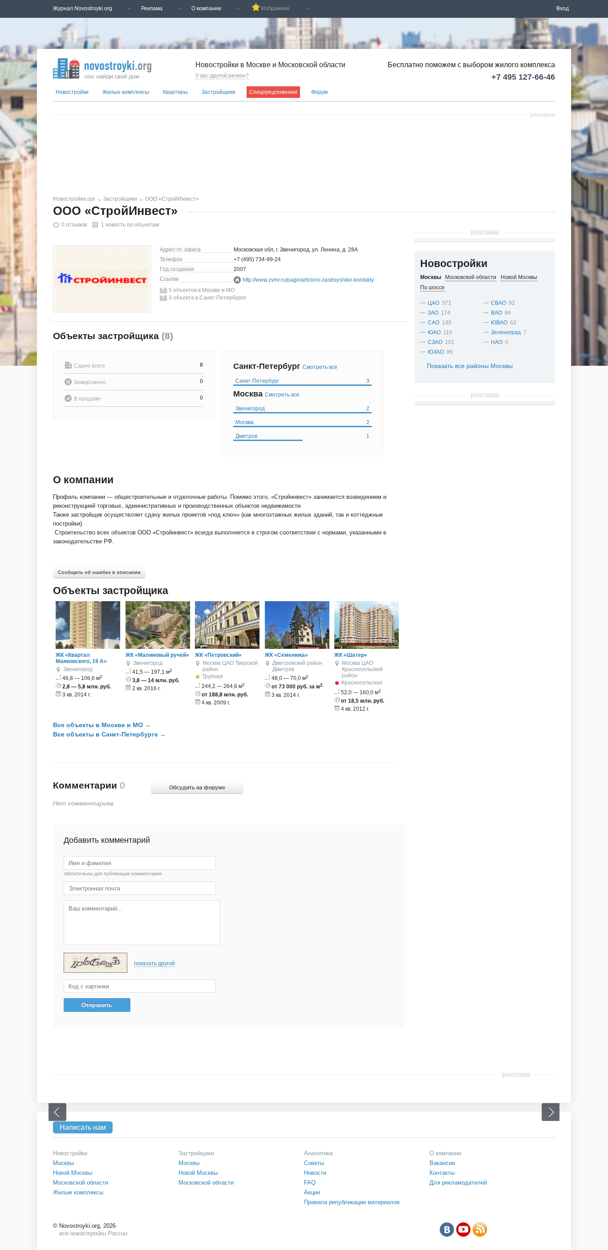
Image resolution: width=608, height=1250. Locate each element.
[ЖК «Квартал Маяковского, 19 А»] (88, 647)
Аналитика (318, 1153)
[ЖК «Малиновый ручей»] (158, 647)
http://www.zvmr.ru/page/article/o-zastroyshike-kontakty (308, 280)
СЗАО (435, 342)
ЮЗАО (436, 352)
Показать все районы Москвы (470, 365)
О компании (206, 8)
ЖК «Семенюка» (286, 655)
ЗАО (433, 313)
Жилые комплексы (125, 92)
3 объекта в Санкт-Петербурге (207, 298)
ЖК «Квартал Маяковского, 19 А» (81, 658)
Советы (314, 1163)
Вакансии (442, 1163)
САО (433, 323)
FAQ (310, 1182)
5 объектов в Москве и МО (202, 290)
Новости (315, 1172)
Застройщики (218, 92)
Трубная (212, 676)
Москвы (63, 1163)
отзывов (74, 225)
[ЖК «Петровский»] (227, 647)
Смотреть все (320, 367)
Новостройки (72, 92)
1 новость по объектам (130, 225)
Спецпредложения (273, 92)
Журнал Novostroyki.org (82, 8)
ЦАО (228, 663)
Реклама (151, 8)
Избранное (275, 8)
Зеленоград (506, 332)
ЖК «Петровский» (218, 655)
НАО (497, 342)
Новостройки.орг (74, 199)
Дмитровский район (297, 663)
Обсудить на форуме (197, 788)
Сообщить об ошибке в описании (99, 572)
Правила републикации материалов (352, 1202)
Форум (319, 92)
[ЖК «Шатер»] (366, 647)
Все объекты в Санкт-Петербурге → (109, 734)
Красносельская (361, 683)
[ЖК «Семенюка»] (297, 647)
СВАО (498, 303)
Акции (312, 1192)
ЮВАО (499, 323)
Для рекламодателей (458, 1182)
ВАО (496, 313)
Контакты (442, 1172)
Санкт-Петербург (302, 381)
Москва (302, 422)
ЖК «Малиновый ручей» (157, 655)
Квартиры (175, 92)
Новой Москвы (72, 1172)
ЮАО (434, 332)
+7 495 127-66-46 (523, 77)
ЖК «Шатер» (350, 655)
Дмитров (302, 436)
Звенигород (302, 408)
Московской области (80, 1182)
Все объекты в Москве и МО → (102, 724)
